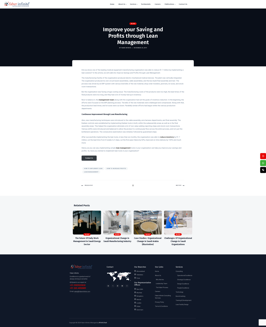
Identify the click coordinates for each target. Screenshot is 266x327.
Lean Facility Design (182, 304)
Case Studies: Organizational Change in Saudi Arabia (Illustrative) (147, 241)
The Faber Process (162, 287)
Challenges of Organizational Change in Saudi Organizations (178, 241)
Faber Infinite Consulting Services (163, 297)
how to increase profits (116, 168)
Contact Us (89, 158)
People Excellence (183, 288)
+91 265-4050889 (78, 288)
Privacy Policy (159, 302)
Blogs (133, 23)
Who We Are (160, 279)
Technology (179, 292)
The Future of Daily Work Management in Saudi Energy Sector (87, 241)
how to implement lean (93, 168)
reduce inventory (167, 137)
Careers (157, 291)
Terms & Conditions (161, 306)
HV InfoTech (103, 322)
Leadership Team (161, 283)
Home (157, 271)
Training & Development (183, 300)
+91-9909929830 (77, 285)
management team (106, 100)
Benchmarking (180, 296)
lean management (123, 148)
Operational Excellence (184, 275)
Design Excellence (183, 284)
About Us (158, 275)
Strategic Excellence (184, 279)
